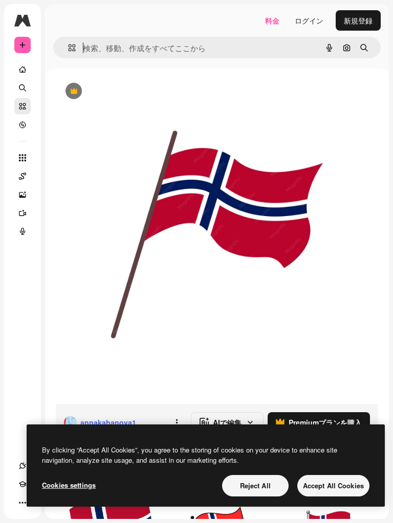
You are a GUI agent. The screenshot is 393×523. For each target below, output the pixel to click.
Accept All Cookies (333, 485)
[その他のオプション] (176, 422)
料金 (272, 20)
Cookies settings (69, 485)
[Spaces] (22, 176)
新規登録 (358, 20)
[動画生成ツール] (22, 213)
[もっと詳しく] (22, 124)
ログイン (309, 20)
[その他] (22, 502)
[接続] (22, 466)
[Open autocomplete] (68, 48)
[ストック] (22, 106)
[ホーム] (22, 69)
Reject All (255, 485)
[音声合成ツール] (22, 231)
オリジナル (125, 91)
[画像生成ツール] (22, 194)
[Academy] (22, 484)
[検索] (22, 88)
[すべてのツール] (22, 158)
